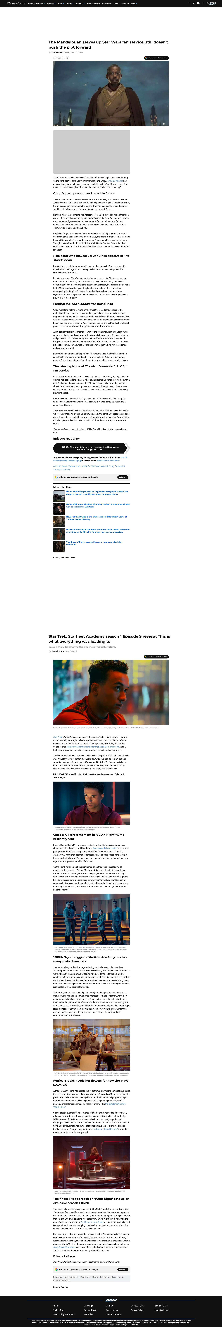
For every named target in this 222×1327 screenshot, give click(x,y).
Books (69, 3)
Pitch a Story (58, 1310)
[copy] (67, 57)
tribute (64, 1247)
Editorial (79, 3)
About (116, 3)
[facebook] (188, 3)
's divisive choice (105, 848)
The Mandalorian (68, 558)
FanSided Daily (161, 1306)
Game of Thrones (35, 3)
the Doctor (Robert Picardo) (105, 1129)
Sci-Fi (60, 3)
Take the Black (93, 3)
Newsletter (107, 3)
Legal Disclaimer (161, 1310)
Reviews (64, 1287)
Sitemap (125, 3)
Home (55, 558)
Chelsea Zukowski (60, 52)
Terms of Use (112, 1310)
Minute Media (41, 1320)
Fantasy (50, 3)
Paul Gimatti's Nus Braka (92, 1222)
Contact (109, 1306)
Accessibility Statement (64, 1314)
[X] (193, 3)
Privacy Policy (90, 1310)
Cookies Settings (114, 1314)
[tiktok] (203, 3)
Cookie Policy (137, 1310)
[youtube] (198, 3)
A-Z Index (88, 1314)
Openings (88, 1306)
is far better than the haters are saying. (93, 747)
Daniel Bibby (58, 651)
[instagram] (207, 3)
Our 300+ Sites (138, 1306)
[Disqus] (116, 592)
